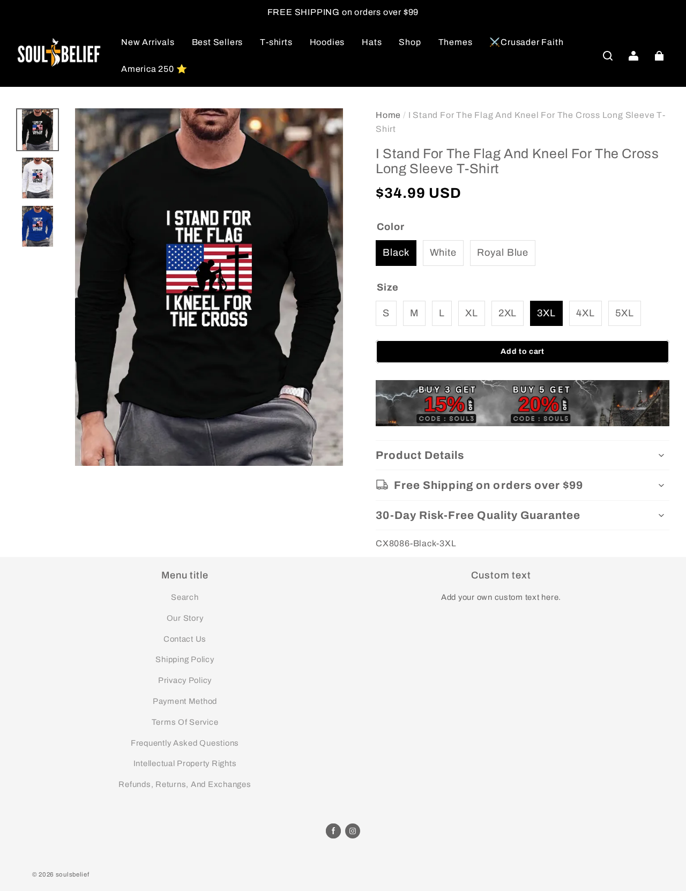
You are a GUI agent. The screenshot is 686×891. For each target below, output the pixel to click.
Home (388, 115)
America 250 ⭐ (154, 68)
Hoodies (327, 42)
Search (184, 597)
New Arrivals (148, 42)
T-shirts (276, 42)
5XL (624, 313)
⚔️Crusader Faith (526, 42)
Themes (455, 42)
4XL (585, 313)
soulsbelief (73, 874)
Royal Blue (502, 252)
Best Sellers (217, 42)
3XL (546, 313)
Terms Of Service (185, 722)
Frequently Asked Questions (185, 743)
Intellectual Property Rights (185, 763)
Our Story (185, 618)
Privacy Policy (185, 680)
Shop (410, 42)
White (443, 252)
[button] (607, 55)
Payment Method (185, 701)
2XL (507, 313)
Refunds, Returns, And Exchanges (184, 784)
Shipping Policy (184, 659)
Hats (372, 42)
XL (471, 313)
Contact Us (184, 639)
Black (396, 252)
